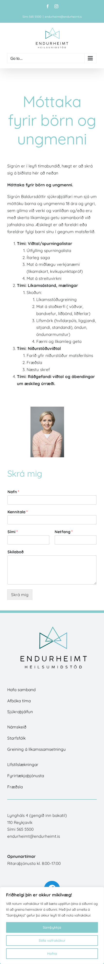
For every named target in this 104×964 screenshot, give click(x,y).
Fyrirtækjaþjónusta (25, 775)
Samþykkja (52, 927)
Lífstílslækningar (22, 764)
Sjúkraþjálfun (20, 711)
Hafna (52, 953)
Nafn (13, 491)
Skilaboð (15, 551)
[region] (52, 925)
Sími (12, 531)
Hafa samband (21, 689)
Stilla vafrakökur (52, 940)
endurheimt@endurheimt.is (63, 16)
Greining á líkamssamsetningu (36, 749)
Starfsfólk (16, 738)
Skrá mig (20, 594)
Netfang (64, 531)
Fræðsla (15, 786)
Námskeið (16, 726)
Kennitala (17, 511)
